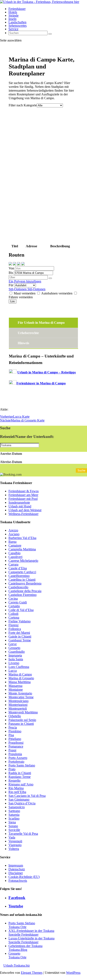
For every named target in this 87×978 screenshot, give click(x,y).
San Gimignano (18, 799)
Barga (12, 541)
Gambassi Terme (19, 640)
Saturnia (13, 814)
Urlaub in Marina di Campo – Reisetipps (46, 372)
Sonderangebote (19, 502)
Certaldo (14, 606)
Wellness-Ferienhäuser (23, 514)
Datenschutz (16, 869)
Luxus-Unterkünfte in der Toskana (31, 938)
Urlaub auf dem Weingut (24, 510)
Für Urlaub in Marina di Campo (41, 322)
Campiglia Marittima (22, 549)
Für (11, 285)
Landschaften (17, 22)
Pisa (11, 735)
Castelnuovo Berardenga (24, 583)
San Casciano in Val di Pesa (27, 795)
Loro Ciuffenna (18, 667)
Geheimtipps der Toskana (25, 946)
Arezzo (13, 530)
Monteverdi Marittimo (23, 712)
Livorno (13, 663)
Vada (11, 837)
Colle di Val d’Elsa (21, 610)
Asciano (13, 534)
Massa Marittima (19, 682)
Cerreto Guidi (17, 602)
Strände (13, 15)
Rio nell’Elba (17, 792)
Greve (12, 644)
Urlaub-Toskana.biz (16, 965)
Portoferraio (16, 761)
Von (12, 268)
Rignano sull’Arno (20, 784)
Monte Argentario (20, 693)
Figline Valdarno (19, 621)
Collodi (13, 613)
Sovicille (14, 830)
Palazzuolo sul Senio (22, 720)
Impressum (15, 865)
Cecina (13, 598)
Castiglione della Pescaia (24, 591)
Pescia (12, 727)
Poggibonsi (15, 742)
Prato (11, 769)
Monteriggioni (17, 704)
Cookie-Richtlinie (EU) (24, 877)
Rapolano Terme (19, 777)
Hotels (12, 12)
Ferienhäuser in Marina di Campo (41, 383)
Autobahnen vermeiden (57, 293)
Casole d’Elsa (17, 568)
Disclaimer (15, 873)
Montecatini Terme (21, 697)
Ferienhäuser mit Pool (23, 498)
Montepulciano (18, 701)
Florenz (13, 625)
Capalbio (14, 553)
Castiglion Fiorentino (22, 595)
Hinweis (23, 343)
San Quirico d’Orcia (21, 803)
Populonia (15, 754)
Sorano (13, 826)
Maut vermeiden (24, 293)
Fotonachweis (17, 880)
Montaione (15, 689)
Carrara (13, 564)
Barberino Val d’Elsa (22, 538)
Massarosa (15, 686)
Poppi (12, 750)
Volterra (13, 849)
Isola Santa (15, 659)
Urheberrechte (28, 333)
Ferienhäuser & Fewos (23, 491)
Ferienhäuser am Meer (23, 495)
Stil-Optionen (18, 289)
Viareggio (15, 845)
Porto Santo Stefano (21, 765)
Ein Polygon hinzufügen (25, 281)
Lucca (12, 670)
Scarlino (13, 818)
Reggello (14, 780)
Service (13, 29)
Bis (11, 272)
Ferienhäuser (17, 9)
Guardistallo (16, 651)
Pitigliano (14, 739)
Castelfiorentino (19, 576)
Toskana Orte (17, 927)
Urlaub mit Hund (19, 506)
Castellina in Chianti (21, 579)
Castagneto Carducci (22, 572)
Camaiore (14, 545)
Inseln (12, 19)
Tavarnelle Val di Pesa (23, 833)
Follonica (14, 629)
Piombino (14, 731)
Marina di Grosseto (21, 678)
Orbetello (14, 716)
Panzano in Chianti (21, 723)
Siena (12, 822)
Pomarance (15, 746)
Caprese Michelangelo (23, 560)
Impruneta (15, 655)
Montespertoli (17, 708)
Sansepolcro (16, 807)
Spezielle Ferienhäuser (23, 934)
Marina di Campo (20, 674)
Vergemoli (15, 841)
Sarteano (14, 811)
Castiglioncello (18, 587)
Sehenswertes (17, 25)
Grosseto (14, 648)
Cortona (13, 617)
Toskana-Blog (17, 949)
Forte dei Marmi (19, 632)
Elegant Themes (31, 972)
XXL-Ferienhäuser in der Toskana (31, 931)
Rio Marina (16, 788)
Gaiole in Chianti (19, 636)
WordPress (73, 972)
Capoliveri (15, 557)
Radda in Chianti (19, 773)
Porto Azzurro (17, 758)
